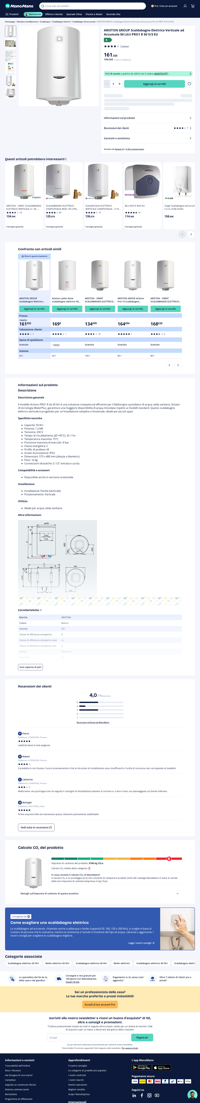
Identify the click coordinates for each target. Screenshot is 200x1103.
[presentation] (177, 893)
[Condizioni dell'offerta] (190, 74)
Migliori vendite (76, 1089)
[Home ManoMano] (19, 6)
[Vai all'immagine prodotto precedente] (25, 66)
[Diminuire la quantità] (107, 84)
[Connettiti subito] (185, 6)
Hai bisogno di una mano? (19, 1075)
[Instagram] (149, 1095)
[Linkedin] (134, 1095)
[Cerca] (42, 6)
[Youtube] (157, 1095)
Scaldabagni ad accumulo (83, 21)
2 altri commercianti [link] (135, 149)
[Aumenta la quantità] (120, 84)
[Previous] (169, 365)
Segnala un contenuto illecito (20, 1084)
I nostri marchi (76, 1079)
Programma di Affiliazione (18, 1098)
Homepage (10, 21)
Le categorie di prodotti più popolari (87, 1070)
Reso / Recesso (13, 1070)
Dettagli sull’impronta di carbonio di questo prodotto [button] (50, 893)
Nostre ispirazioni (77, 1084)
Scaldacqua (45, 21)
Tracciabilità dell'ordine (17, 1065)
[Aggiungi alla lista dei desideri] (189, 84)
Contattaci (10, 1079)
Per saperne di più (130, 1048)
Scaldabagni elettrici (61, 21)
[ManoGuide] (192, 1095)
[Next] (178, 365)
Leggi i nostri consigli (139, 942)
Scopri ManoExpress (79, 1094)
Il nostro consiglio (77, 1065)
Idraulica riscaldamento (27, 21)
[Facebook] (141, 1095)
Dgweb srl (119, 149)
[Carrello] (192, 6)
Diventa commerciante (17, 1089)
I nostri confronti (77, 1075)
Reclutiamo (11, 1094)
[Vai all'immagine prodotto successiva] (92, 66)
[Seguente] (191, 234)
